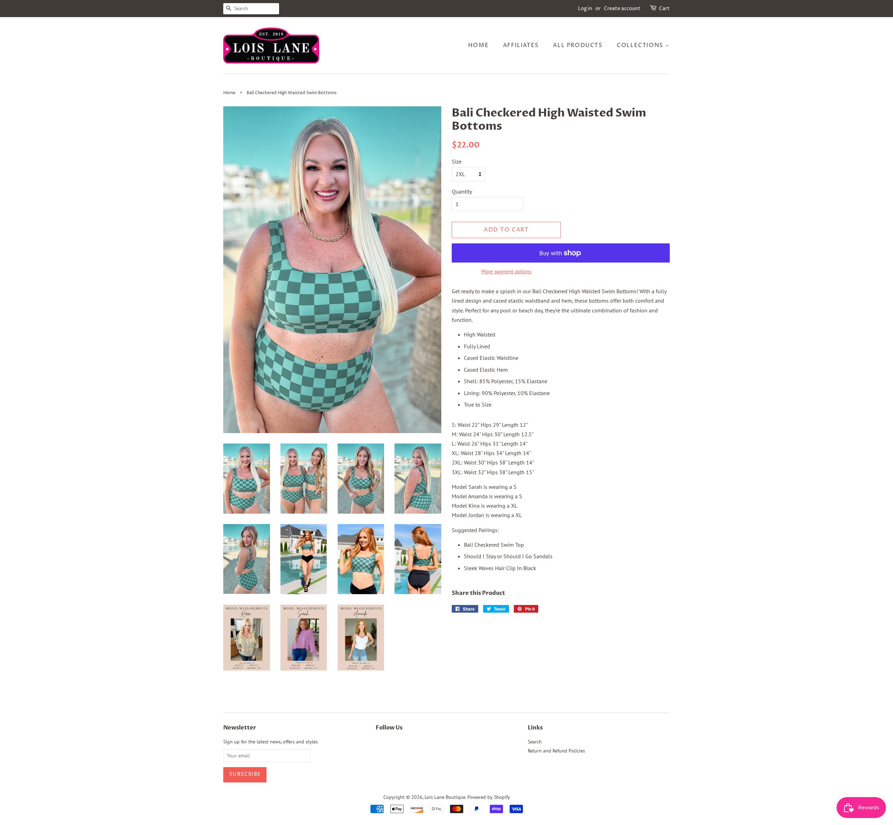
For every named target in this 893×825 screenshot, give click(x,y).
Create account (622, 8)
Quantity (462, 191)
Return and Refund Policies (556, 751)
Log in (585, 8)
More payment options (506, 271)
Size (456, 161)
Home (478, 45)
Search (535, 742)
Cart (664, 8)
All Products (577, 45)
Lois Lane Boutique (445, 797)
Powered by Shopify (488, 797)
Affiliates (521, 45)
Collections (641, 45)
